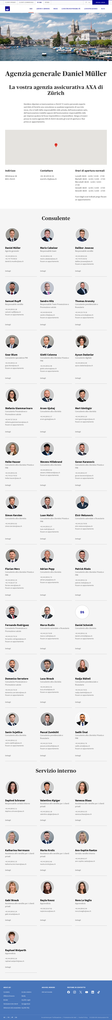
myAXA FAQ (25, 1008)
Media (55, 9)
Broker (6, 1000)
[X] (81, 992)
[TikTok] (99, 992)
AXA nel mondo (47, 992)
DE (5, 1017)
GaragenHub (26, 1004)
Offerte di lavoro (9, 996)
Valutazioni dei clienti (11, 1004)
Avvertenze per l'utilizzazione (51, 1017)
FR (9, 1017)
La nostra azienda (90, 9)
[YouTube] (87, 992)
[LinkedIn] (93, 992)
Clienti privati (10, 2)
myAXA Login (26, 1000)
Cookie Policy (83, 1017)
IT (12, 1017)
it (86, 2)
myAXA (47, 2)
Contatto (7, 992)
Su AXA (39, 2)
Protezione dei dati (70, 1017)
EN (16, 1017)
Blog (103, 9)
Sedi (31, 9)
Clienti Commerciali (26, 2)
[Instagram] (75, 992)
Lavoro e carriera (43, 9)
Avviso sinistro (26, 992)
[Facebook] (69, 992)
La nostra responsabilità (70, 9)
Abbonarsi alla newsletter (12, 1008)
